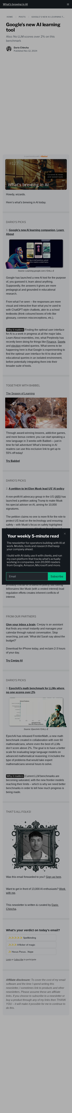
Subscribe (57, 576)
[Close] (64, 533)
